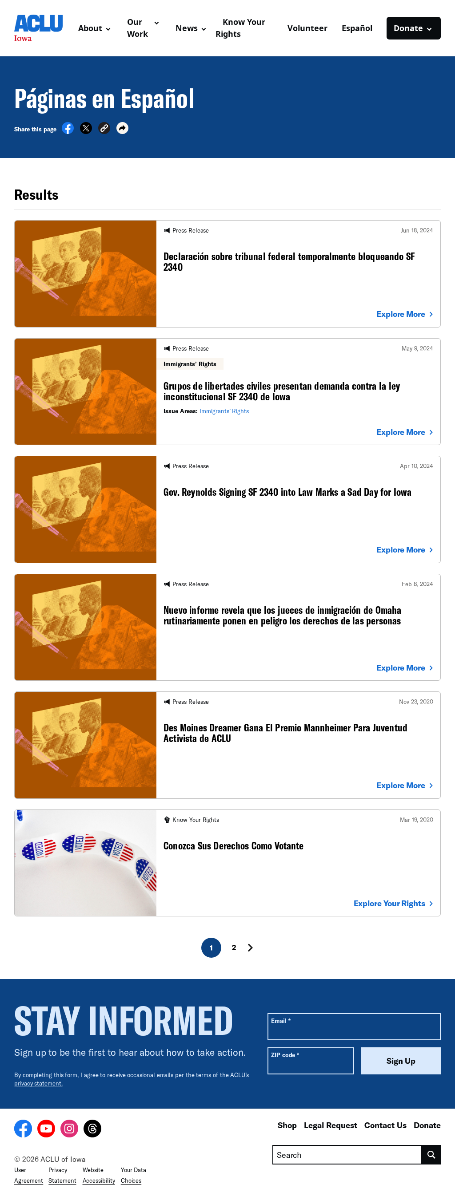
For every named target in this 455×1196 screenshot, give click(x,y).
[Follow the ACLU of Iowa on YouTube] (46, 1130)
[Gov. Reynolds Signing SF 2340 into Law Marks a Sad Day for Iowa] (227, 509)
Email (280, 1020)
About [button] (90, 28)
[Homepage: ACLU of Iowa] (42, 28)
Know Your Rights (240, 27)
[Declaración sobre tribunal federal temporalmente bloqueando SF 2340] (227, 274)
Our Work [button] (137, 27)
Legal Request (330, 1125)
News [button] (187, 28)
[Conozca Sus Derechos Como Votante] (227, 863)
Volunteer (307, 28)
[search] (431, 1154)
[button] (104, 129)
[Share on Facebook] (68, 131)
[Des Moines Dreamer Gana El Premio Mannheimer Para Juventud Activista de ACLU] (227, 745)
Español (357, 28)
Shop (287, 1125)
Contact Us (385, 1125)
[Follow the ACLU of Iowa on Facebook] (23, 1130)
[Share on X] (86, 131)
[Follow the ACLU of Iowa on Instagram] (69, 1130)
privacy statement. (38, 1083)
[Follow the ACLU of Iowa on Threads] (92, 1130)
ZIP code (285, 1054)
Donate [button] (408, 28)
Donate (427, 1125)
